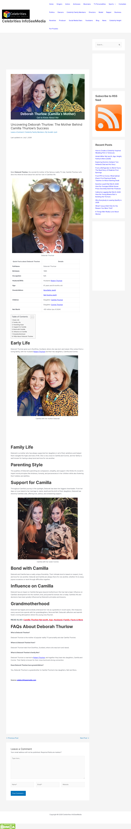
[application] (115, 4)
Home (51, 4)
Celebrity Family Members (76, 12)
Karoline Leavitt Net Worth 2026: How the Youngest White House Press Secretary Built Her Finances (108, 186)
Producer (62, 20)
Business (118, 12)
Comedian (122, 4)
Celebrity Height (115, 20)
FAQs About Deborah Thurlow (23, 336)
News (104, 20)
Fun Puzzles (53, 29)
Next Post (84, 738)
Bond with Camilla (19, 329)
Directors (92, 12)
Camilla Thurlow (57, 300)
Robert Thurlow (56, 281)
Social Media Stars (75, 20)
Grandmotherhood (19, 334)
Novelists (52, 20)
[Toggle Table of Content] (31, 317)
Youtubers (89, 20)
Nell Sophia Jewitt (50, 295)
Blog (97, 20)
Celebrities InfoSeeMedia (24, 21)
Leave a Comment (17, 132)
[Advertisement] (47, 54)
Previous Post (12, 738)
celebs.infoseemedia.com (26, 680)
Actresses (76, 4)
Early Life (16, 320)
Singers (59, 4)
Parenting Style (19, 325)
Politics (52, 12)
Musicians (87, 4)
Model (101, 12)
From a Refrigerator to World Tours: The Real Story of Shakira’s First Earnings (108, 170)
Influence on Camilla (20, 331)
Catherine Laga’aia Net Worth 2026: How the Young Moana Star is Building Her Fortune (108, 194)
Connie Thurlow (57, 305)
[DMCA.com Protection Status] (7, 826)
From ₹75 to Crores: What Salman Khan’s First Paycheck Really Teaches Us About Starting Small (107, 178)
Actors (67, 4)
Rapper (108, 12)
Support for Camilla (20, 327)
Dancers (61, 12)
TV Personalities (100, 4)
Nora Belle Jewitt (49, 290)
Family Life (17, 322)
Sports (111, 4)
